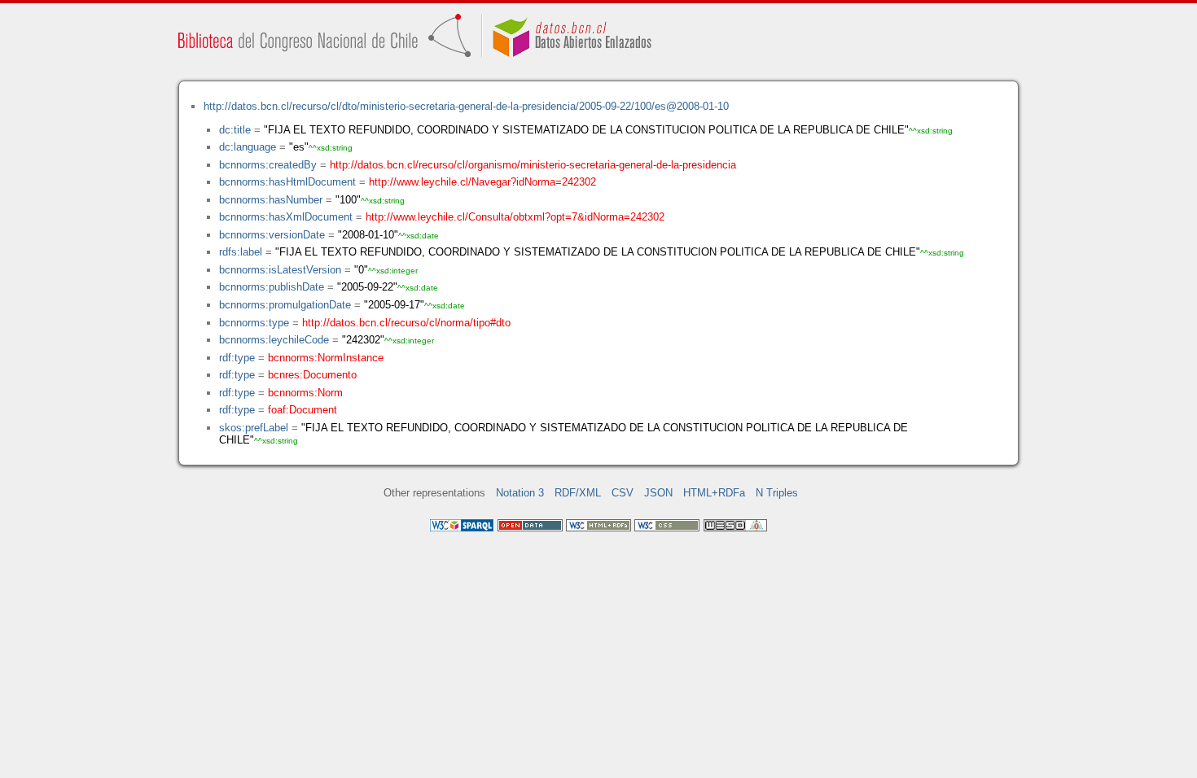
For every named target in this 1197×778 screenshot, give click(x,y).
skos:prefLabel (253, 428)
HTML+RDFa (714, 493)
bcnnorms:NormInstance (326, 358)
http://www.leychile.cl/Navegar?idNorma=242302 (482, 182)
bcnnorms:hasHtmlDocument (287, 182)
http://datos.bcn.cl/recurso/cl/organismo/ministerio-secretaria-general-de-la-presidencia (533, 165)
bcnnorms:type (254, 323)
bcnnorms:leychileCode (274, 340)
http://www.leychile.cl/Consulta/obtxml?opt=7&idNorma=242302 (515, 217)
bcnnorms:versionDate (272, 235)
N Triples (777, 493)
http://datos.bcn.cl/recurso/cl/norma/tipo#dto (406, 323)
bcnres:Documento (312, 375)
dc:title (235, 130)
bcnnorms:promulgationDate (285, 305)
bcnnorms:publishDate (271, 287)
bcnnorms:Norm (305, 393)
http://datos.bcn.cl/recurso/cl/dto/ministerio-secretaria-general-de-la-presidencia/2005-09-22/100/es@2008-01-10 (466, 106)
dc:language (247, 147)
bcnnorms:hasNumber (270, 200)
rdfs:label (240, 252)
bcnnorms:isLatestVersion (280, 270)
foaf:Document (302, 410)
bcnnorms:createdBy (268, 165)
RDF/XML (578, 493)
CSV (623, 493)
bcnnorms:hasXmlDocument (286, 217)
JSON (658, 493)
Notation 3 (520, 493)
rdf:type (237, 358)
